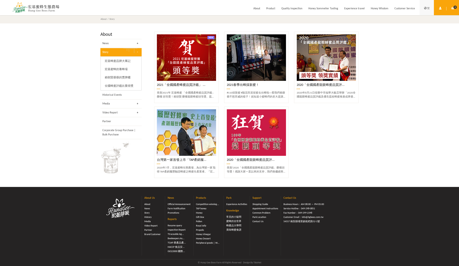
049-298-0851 (308, 208)
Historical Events (112, 95)
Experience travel (354, 8)
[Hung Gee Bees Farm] (36, 7)
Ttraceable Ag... (176, 234)
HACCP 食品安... (176, 247)
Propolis (200, 230)
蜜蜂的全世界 (233, 221)
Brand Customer (152, 234)
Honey (199, 213)
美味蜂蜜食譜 (233, 230)
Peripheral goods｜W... (207, 243)
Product (270, 8)
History (148, 217)
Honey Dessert (203, 238)
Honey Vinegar (203, 234)
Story (112, 19)
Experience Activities (236, 204)
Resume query (175, 225)
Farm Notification (176, 208)
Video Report (110, 112)
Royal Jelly (201, 225)
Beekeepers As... (176, 238)
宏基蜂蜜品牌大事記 (118, 61)
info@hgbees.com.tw (312, 217)
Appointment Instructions (265, 208)
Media (106, 103)
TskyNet (257, 262)
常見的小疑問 (233, 217)
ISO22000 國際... (176, 251)
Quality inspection (291, 8)
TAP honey (201, 208)
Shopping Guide (260, 204)
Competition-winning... (207, 204)
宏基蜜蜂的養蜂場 (116, 69)
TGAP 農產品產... (177, 242)
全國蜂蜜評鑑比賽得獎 (119, 86)
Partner (106, 121)
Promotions (173, 213)
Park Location (259, 217)
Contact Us (257, 221)
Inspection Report (177, 230)
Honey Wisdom (379, 8)
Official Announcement (179, 204)
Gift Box (200, 217)
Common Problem (261, 213)
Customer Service (404, 8)
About (256, 8)
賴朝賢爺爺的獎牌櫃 (118, 77)
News (105, 43)
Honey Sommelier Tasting (323, 8)
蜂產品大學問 (233, 225)
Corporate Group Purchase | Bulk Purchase (118, 132)
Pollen (199, 221)
